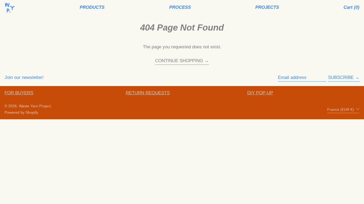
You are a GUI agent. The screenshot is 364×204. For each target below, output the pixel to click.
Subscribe (341, 77)
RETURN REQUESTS (148, 92)
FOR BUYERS (19, 92)
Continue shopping (179, 60)
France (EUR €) (341, 109)
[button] (351, 7)
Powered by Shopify (21, 112)
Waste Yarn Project (35, 106)
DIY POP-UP (260, 92)
